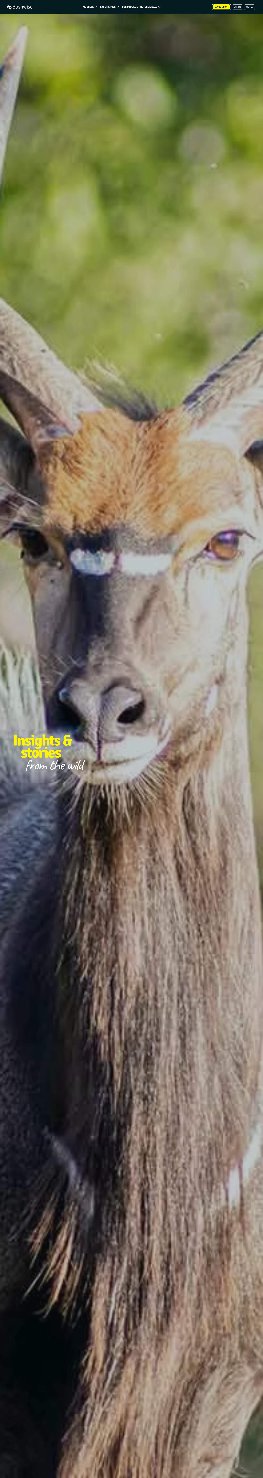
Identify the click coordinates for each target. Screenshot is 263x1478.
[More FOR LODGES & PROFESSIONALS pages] (159, 7)
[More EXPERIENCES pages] (118, 7)
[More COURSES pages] (96, 7)
